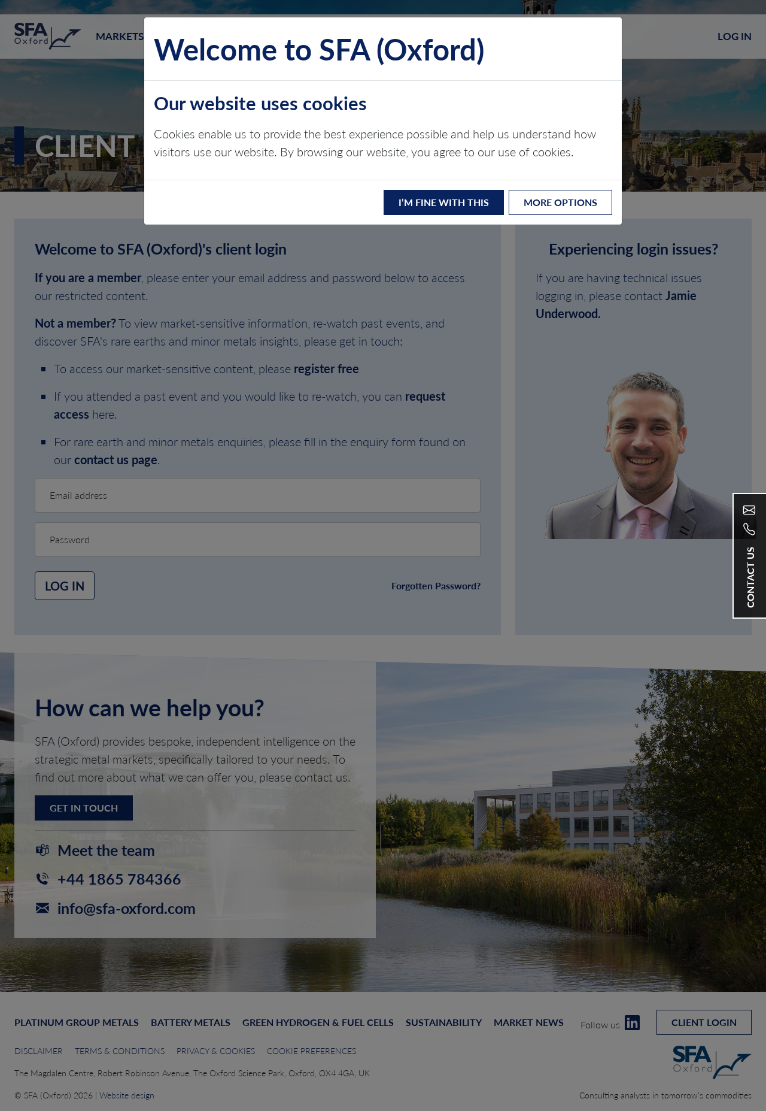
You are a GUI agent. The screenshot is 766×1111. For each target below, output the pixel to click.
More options (560, 202)
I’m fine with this (444, 202)
